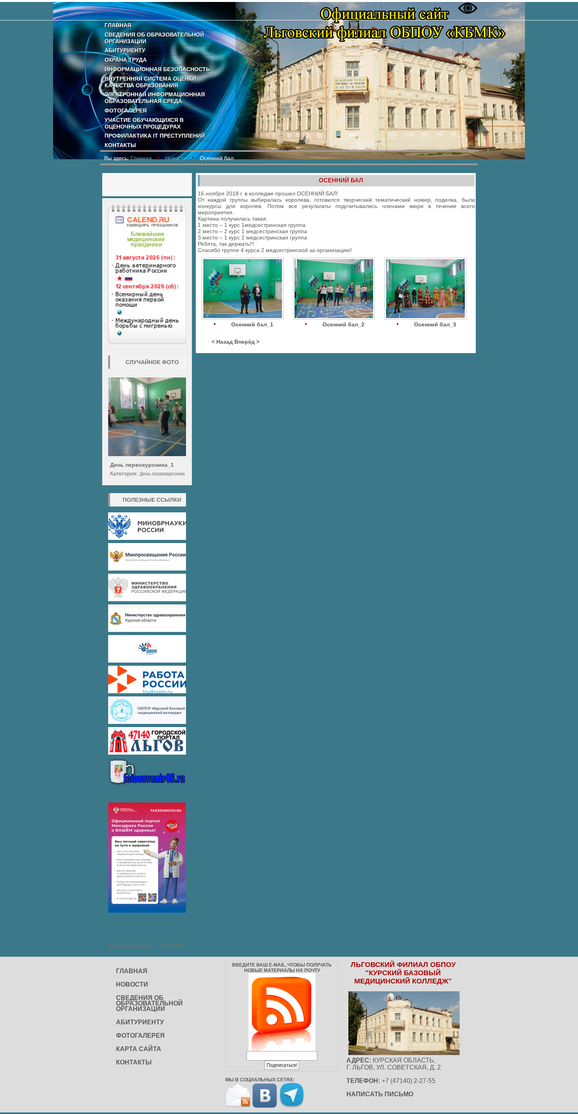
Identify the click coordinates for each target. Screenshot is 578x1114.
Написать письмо (379, 1094)
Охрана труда (126, 60)
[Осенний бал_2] (335, 289)
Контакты (120, 145)
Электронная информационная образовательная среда (155, 97)
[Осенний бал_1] (243, 289)
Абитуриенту (125, 50)
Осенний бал (341, 180)
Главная (118, 25)
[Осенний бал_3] (426, 289)
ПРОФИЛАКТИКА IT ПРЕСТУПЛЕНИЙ (155, 136)
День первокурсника (162, 474)
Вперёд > (247, 342)
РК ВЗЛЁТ (171, 946)
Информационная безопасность (157, 69)
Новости (175, 158)
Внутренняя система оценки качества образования (150, 81)
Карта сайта (138, 1049)
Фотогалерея (126, 110)
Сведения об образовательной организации (154, 37)
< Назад (222, 342)
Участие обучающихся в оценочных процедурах (144, 123)
